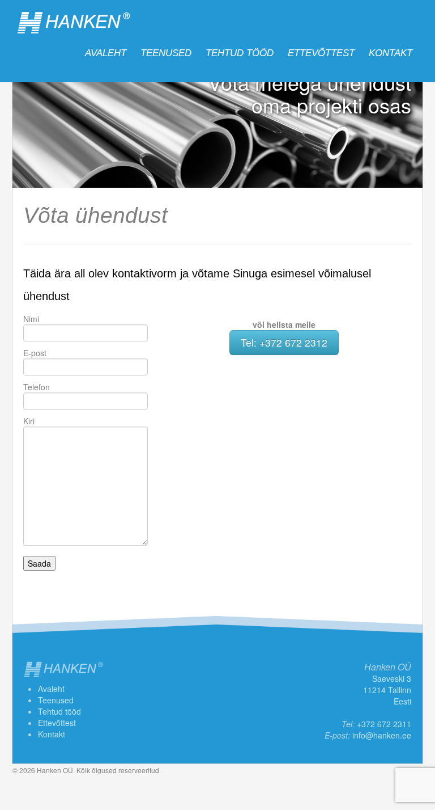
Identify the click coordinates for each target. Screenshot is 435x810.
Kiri (29, 421)
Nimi (31, 318)
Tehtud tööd (240, 53)
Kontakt (390, 53)
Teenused (165, 53)
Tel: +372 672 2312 (284, 342)
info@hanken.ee (381, 735)
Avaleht (105, 53)
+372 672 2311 (384, 723)
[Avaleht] (73, 22)
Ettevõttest (321, 53)
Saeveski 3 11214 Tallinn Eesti (387, 690)
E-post (34, 352)
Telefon (36, 387)
